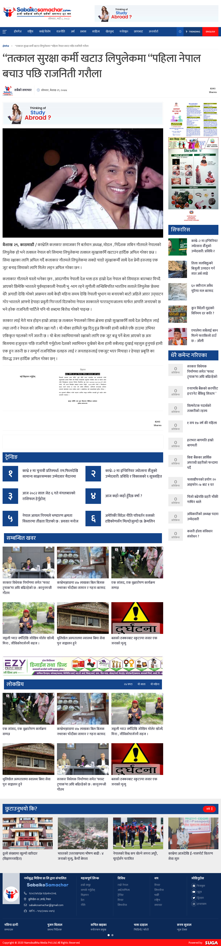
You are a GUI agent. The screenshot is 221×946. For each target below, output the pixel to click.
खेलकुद (110, 31)
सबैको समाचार (23, 90)
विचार (120, 900)
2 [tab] (112, 935)
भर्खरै (156, 895)
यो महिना (155, 684)
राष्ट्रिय (30, 31)
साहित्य (96, 31)
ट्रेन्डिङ (121, 895)
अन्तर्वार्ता (153, 31)
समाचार (158, 905)
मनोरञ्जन (124, 31)
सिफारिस (122, 905)
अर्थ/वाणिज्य (124, 890)
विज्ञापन (85, 895)
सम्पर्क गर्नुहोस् (88, 890)
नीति (83, 905)
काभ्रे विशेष (45, 31)
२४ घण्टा (128, 684)
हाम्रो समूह (86, 885)
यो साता (141, 684)
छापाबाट (138, 31)
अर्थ (72, 31)
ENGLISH (210, 32)
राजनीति (60, 31)
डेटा (82, 900)
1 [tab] (109, 935)
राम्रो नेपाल (123, 885)
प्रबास (83, 31)
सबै (208, 809)
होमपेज (18, 31)
